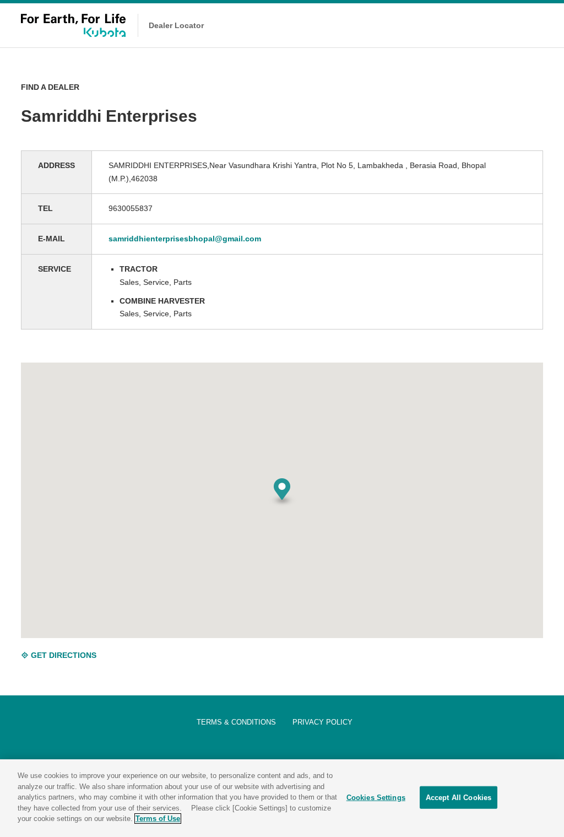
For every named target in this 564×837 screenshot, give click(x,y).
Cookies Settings (375, 797)
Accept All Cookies (458, 797)
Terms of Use (157, 818)
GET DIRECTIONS (62, 655)
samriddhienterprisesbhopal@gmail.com (185, 238)
